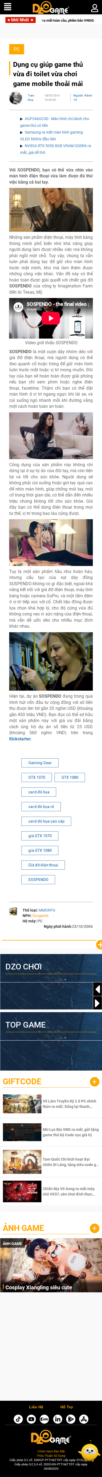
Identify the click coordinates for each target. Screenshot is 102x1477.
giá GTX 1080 (40, 850)
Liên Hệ (36, 1407)
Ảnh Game (23, 1228)
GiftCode (22, 1081)
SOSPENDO (38, 879)
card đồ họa (39, 792)
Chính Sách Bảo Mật (51, 1451)
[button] (97, 1003)
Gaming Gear (40, 763)
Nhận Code (63, 1104)
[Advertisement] (51, 1348)
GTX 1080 (69, 777)
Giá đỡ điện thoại (43, 865)
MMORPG (47, 910)
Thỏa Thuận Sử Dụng (51, 1455)
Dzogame (40, 915)
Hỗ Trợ (66, 1407)
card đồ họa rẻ (41, 806)
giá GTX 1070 (40, 836)
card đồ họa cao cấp (46, 821)
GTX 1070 (36, 777)
